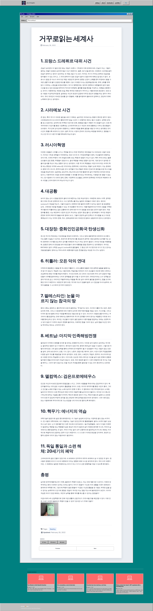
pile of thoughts (31, 3)
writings (97, 2)
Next (95, 548)
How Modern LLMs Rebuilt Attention (36, 585)
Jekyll (33, 608)
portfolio (117, 2)
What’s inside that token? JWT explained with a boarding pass (128, 585)
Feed (27, 606)
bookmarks (110, 2)
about (103, 2)
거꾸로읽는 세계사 (66, 38)
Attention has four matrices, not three (96, 585)
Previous (58, 548)
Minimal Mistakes (37, 608)
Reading (52, 529)
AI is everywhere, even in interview (66, 585)
